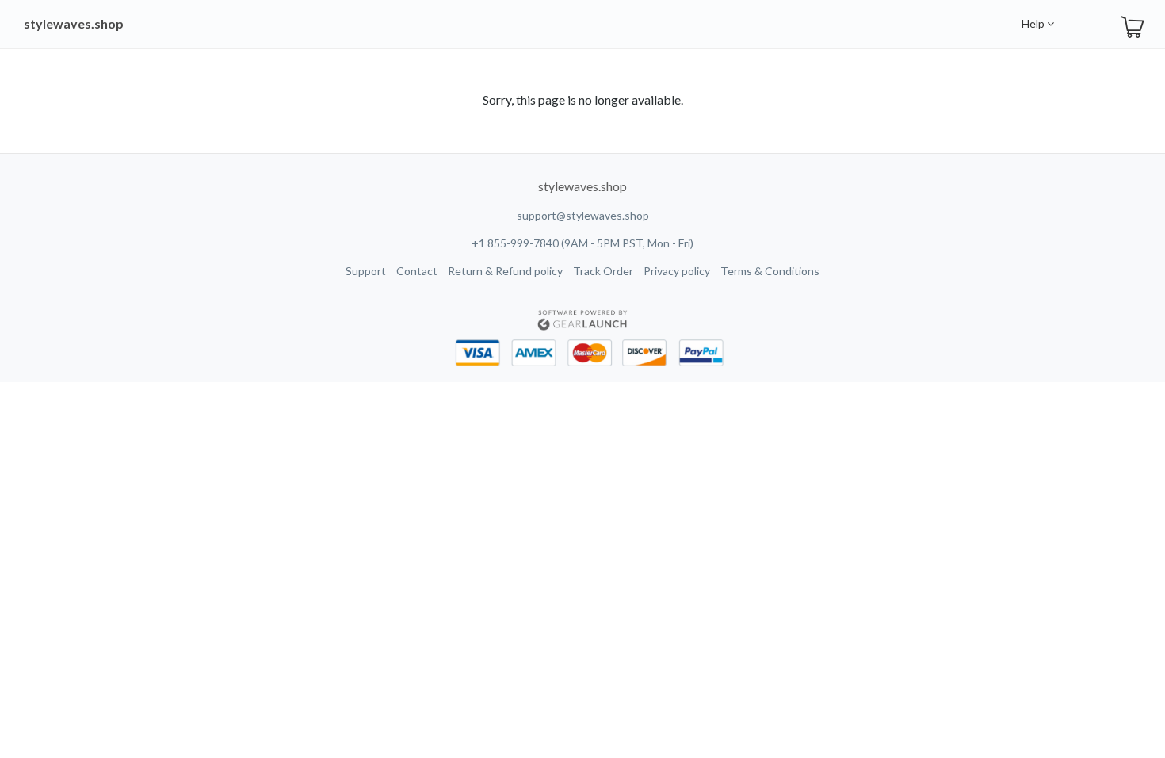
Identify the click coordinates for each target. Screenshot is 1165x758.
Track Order (603, 271)
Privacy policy (677, 271)
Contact (416, 271)
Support (366, 271)
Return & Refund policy (505, 271)
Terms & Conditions (769, 271)
